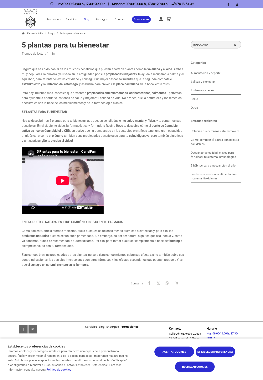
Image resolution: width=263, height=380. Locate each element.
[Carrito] (169, 18)
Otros (194, 107)
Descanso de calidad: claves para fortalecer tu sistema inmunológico (213, 155)
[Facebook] (149, 283)
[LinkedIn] (176, 283)
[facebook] (228, 4)
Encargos (102, 19)
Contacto (120, 19)
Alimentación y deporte (206, 73)
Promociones (141, 19)
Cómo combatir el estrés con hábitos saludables (215, 142)
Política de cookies (58, 369)
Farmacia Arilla (35, 33)
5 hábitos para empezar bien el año (213, 165)
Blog (86, 19)
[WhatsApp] (167, 283)
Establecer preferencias (215, 351)
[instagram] (237, 4)
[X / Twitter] (158, 283)
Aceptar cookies (174, 351)
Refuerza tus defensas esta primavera (215, 131)
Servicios (71, 19)
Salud (194, 99)
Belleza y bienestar (203, 81)
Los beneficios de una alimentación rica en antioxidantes (213, 176)
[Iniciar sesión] (162, 19)
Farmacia (53, 19)
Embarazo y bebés (202, 90)
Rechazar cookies (195, 366)
